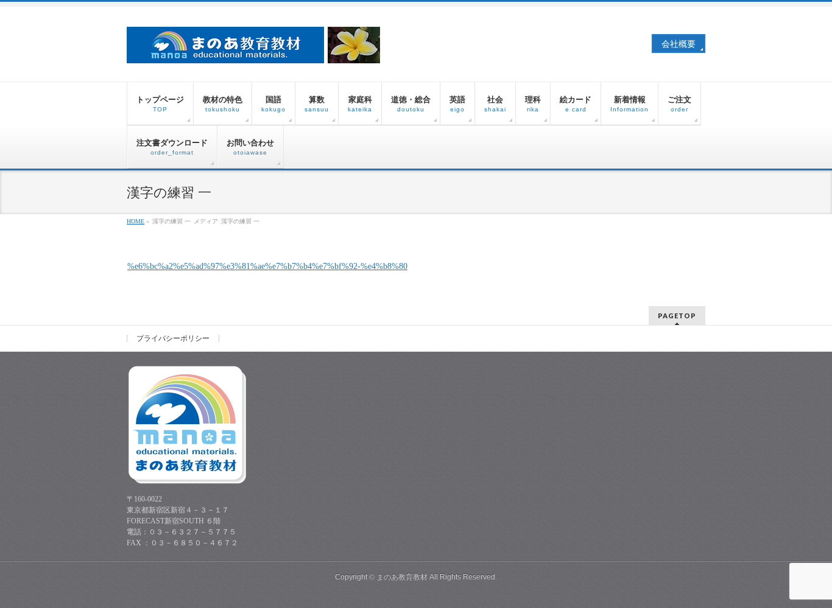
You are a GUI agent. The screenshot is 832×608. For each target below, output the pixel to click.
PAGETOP (677, 316)
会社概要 (678, 44)
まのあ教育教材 (402, 577)
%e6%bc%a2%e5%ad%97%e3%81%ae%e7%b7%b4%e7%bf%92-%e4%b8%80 (267, 266)
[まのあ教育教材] (255, 49)
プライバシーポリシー (173, 338)
